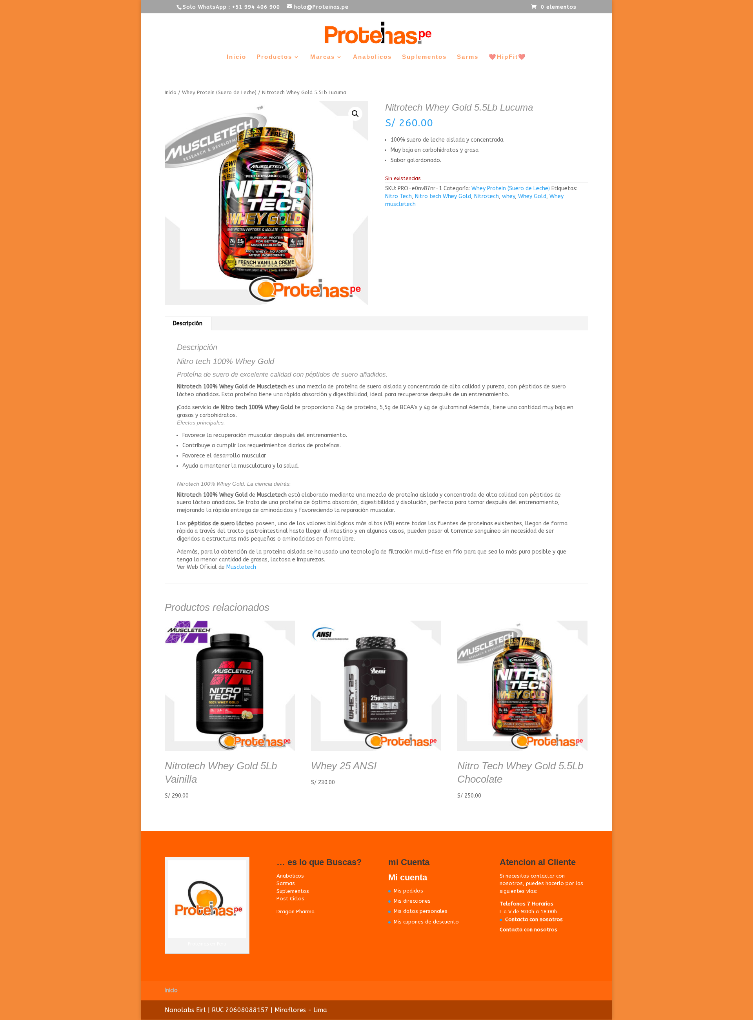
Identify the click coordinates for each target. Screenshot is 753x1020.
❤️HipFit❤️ (507, 57)
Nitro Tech (398, 196)
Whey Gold (532, 196)
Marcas (322, 57)
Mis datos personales (420, 911)
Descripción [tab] (187, 323)
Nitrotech (486, 196)
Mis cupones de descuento (426, 922)
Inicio (236, 57)
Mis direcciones (412, 901)
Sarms (467, 57)
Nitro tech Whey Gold (443, 196)
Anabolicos (372, 57)
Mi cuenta (407, 877)
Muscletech (241, 567)
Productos (274, 57)
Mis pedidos (408, 891)
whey (508, 196)
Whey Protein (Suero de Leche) (219, 92)
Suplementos (424, 57)
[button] (355, 114)
